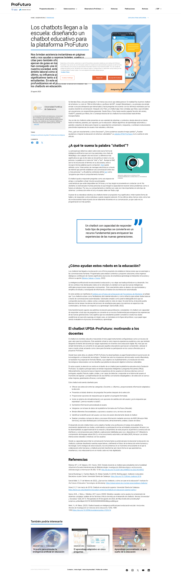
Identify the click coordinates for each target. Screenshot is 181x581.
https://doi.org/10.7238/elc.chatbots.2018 (126, 476)
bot (106, 172)
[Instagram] (132, 570)
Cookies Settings (67, 78)
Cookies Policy (65, 72)
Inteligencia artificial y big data (40, 135)
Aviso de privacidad (88, 569)
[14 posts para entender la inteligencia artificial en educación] (50, 541)
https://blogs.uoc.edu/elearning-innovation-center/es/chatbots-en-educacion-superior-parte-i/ (102, 490)
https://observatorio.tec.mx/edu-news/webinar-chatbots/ (126, 483)
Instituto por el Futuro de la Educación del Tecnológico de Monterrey (117, 294)
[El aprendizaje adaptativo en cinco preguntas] (90, 541)
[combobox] (138, 17)
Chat (102, 165)
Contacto (70, 569)
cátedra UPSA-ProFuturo (123, 134)
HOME (32, 17)
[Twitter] (42, 143)
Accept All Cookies (115, 78)
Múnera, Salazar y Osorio (91, 278)
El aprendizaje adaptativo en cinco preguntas (90, 550)
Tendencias (50, 17)
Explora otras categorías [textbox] (137, 18)
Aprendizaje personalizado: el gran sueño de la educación (131, 550)
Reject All (99, 78)
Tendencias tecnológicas (57, 135)
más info (36, 124)
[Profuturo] (21, 7)
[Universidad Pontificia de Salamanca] (38, 108)
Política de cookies (102, 569)
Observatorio (40, 17)
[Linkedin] (37, 142)
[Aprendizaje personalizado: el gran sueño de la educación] (131, 541)
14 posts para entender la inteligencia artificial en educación (48, 550)
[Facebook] (32, 142)
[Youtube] (143, 570)
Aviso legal (77, 569)
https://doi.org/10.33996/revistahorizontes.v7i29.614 (92, 510)
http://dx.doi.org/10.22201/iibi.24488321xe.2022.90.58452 (122, 470)
